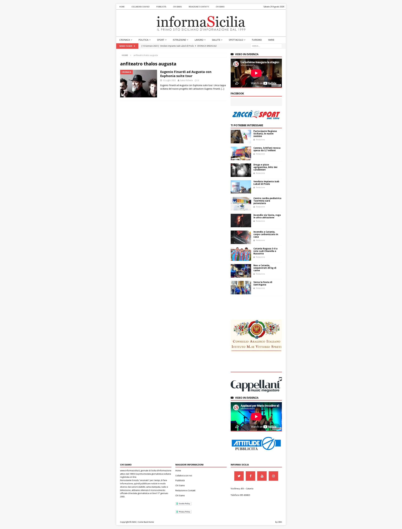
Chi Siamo (177, 6)
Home (122, 6)
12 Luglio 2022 (169, 80)
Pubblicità (161, 6)
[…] (222, 88)
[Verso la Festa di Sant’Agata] (241, 287)
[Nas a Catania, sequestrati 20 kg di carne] (241, 271)
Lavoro (199, 39)
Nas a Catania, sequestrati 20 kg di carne (264, 268)
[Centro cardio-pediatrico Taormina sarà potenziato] (241, 203)
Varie (271, 39)
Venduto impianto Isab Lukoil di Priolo (266, 182)
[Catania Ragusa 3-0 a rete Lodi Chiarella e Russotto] (241, 254)
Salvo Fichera (186, 80)
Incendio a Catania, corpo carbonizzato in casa (265, 234)
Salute (216, 39)
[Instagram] (273, 476)
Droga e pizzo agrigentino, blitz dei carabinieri (265, 167)
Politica (143, 39)
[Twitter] (239, 476)
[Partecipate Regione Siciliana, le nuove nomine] (241, 136)
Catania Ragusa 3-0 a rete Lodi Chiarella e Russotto (265, 251)
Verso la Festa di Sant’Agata (262, 283)
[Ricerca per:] (266, 45)
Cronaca (124, 39)
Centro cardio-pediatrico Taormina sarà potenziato (267, 201)
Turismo (257, 39)
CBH (280, 522)
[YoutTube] (262, 476)
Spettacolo (236, 39)
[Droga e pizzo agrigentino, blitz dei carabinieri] (241, 170)
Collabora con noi (140, 6)
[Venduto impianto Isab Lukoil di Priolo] (241, 187)
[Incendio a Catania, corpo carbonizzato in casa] (241, 237)
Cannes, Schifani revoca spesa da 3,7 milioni (266, 149)
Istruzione (179, 39)
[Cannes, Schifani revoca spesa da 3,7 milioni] (241, 153)
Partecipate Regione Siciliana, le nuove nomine (265, 134)
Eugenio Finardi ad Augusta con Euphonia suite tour (186, 74)
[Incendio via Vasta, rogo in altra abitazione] (241, 220)
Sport (160, 39)
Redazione (260, 139)
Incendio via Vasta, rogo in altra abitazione (267, 216)
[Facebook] (250, 476)
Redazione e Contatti (199, 6)
